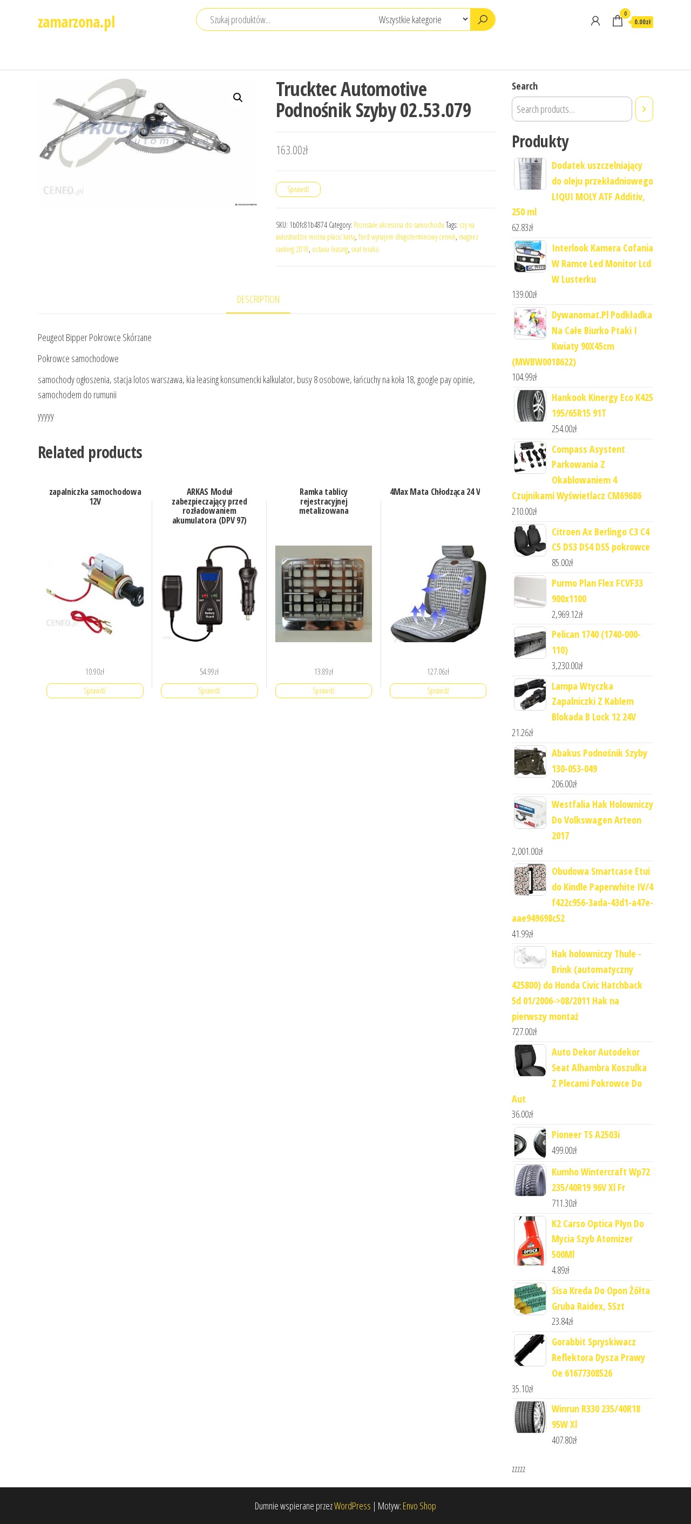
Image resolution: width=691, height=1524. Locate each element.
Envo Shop (419, 1505)
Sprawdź (298, 189)
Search (525, 85)
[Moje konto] (595, 20)
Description (258, 298)
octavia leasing (330, 249)
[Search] (644, 109)
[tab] (266, 300)
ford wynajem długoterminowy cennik (407, 237)
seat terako (365, 249)
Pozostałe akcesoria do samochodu (399, 225)
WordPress (352, 1505)
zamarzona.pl (76, 21)
